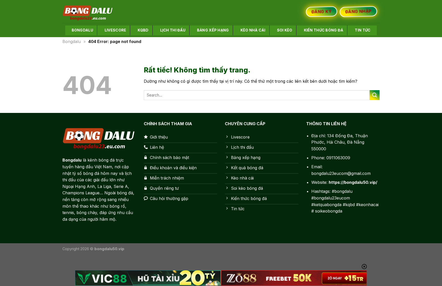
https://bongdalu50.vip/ (353, 182)
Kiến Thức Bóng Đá (324, 30)
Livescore (115, 30)
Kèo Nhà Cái (253, 30)
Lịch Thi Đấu (172, 30)
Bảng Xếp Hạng (213, 30)
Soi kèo (284, 30)
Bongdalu (82, 30)
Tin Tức (362, 30)
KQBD (143, 30)
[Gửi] (375, 95)
